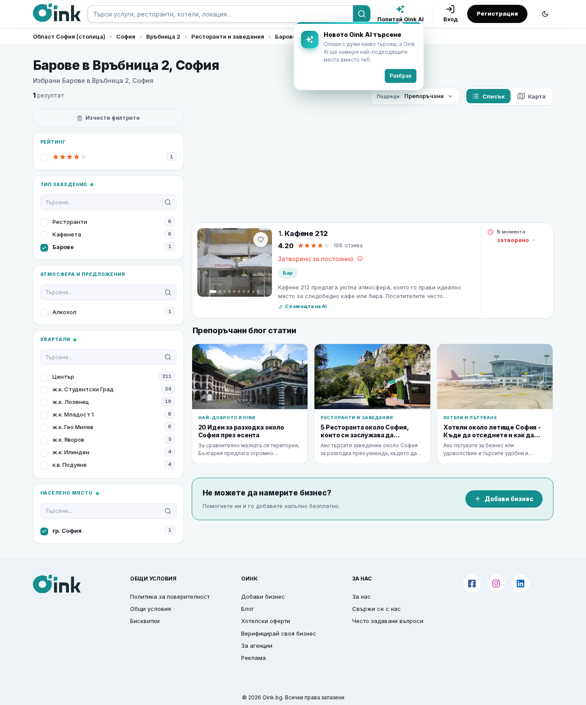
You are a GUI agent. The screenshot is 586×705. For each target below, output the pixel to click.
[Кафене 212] (234, 262)
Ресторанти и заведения (227, 36)
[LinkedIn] (520, 583)
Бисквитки (145, 620)
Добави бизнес (509, 498)
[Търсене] (361, 14)
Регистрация (497, 13)
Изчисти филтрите (112, 118)
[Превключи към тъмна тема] (545, 14)
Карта (537, 96)
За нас (361, 596)
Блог (247, 608)
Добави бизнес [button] (263, 596)
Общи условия (150, 608)
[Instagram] (496, 583)
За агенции (256, 645)
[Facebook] (472, 583)
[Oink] (57, 12)
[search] (220, 14)
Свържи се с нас (376, 608)
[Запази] (260, 239)
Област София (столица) (69, 36)
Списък (493, 96)
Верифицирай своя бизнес (278, 633)
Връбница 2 (163, 36)
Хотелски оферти (265, 620)
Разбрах (401, 75)
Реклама (253, 657)
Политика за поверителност (170, 596)
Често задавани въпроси (387, 620)
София (125, 36)
